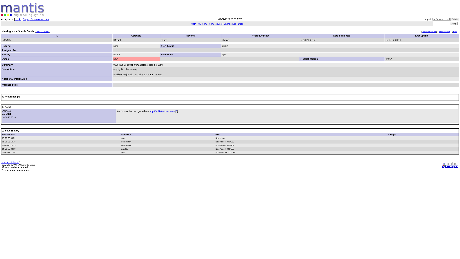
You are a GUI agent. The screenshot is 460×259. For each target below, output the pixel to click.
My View (202, 23)
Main (193, 23)
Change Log (230, 23)
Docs (240, 23)
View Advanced (429, 31)
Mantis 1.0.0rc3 (9, 162)
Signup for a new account (36, 19)
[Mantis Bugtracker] (22, 16)
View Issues (215, 23)
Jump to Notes (42, 31)
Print (455, 31)
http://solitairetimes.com (162, 111)
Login (18, 19)
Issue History (444, 31)
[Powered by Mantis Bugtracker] (450, 167)
